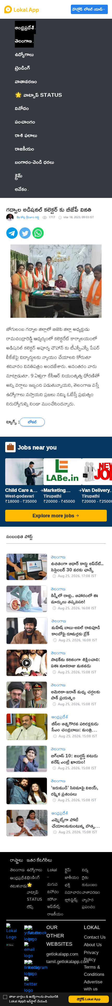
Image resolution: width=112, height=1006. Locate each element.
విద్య (85, 870)
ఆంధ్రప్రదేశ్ (24, 27)
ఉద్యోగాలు (34, 870)
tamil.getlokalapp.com (67, 961)
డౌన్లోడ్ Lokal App (89, 999)
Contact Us (95, 937)
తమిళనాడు (18, 886)
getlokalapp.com (62, 954)
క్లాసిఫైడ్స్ (71, 900)
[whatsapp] (38, 235)
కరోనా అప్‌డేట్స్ (53, 902)
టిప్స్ (30, 907)
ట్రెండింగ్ (33, 877)
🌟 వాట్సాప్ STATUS (34, 892)
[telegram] (12, 235)
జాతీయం (72, 877)
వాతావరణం (91, 892)
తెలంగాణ (23, 40)
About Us (93, 944)
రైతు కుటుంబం (89, 880)
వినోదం (53, 892)
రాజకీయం (55, 914)
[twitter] (25, 235)
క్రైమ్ (68, 870)
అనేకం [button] (21, 189)
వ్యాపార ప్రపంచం (88, 903)
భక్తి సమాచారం (73, 888)
